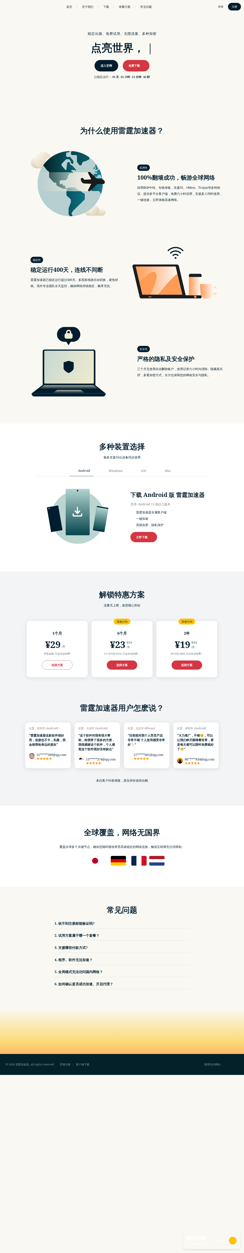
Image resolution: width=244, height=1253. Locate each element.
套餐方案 (124, 7)
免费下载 (134, 65)
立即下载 (142, 537)
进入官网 (106, 65)
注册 (234, 6)
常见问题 (146, 7)
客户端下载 (82, 1064)
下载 (106, 7)
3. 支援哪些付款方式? (71, 947)
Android (84, 471)
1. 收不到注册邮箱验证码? (75, 923)
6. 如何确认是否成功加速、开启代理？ (84, 984)
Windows (116, 471)
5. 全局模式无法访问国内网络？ (79, 971)
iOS (143, 471)
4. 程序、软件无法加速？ (74, 959)
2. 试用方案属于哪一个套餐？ (77, 935)
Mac (168, 471)
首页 (69, 7)
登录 (220, 6)
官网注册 (65, 1064)
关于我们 (87, 7)
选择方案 (57, 665)
